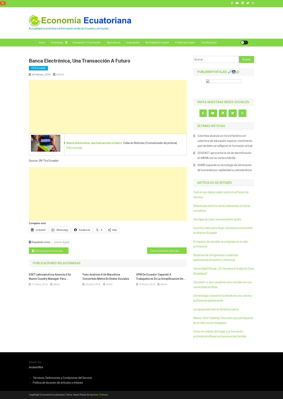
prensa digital (61, 242)
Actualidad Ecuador (157, 42)
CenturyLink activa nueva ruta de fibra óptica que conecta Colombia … (51, 250)
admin (60, 74)
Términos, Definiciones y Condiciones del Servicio (62, 377)
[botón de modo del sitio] (244, 42)
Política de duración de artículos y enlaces (58, 382)
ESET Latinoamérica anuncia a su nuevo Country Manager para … (50, 276)
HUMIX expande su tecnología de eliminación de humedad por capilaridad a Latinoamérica (225, 168)
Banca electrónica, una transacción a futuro (94, 142)
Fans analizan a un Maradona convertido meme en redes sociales (106, 276)
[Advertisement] (108, 107)
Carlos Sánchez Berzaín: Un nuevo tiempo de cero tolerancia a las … (168, 250)
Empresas (57, 42)
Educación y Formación (86, 42)
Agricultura (113, 42)
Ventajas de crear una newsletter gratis (217, 219)
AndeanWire (36, 367)
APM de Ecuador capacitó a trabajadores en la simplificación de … (161, 276)
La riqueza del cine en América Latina (216, 309)
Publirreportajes (185, 42)
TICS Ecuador (38, 68)
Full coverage (74, 147)
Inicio (42, 42)
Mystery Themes (99, 394)
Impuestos (132, 42)
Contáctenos (209, 42)
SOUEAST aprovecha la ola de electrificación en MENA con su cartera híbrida (224, 155)
